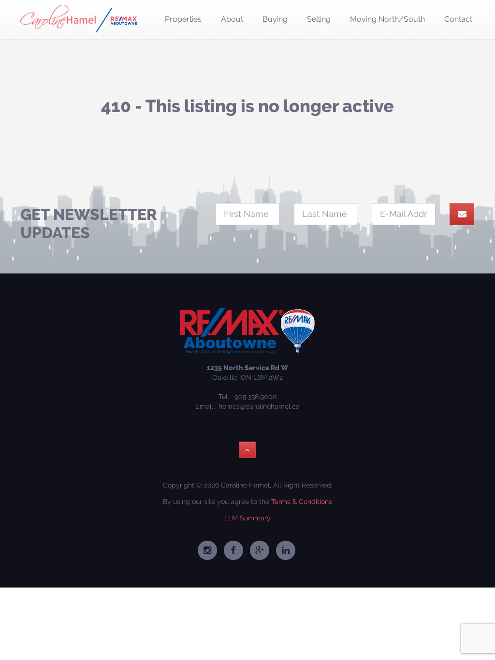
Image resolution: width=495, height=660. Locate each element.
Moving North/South (387, 19)
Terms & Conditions (301, 501)
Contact (458, 19)
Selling (319, 19)
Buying (275, 19)
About (232, 19)
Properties (183, 19)
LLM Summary (247, 518)
